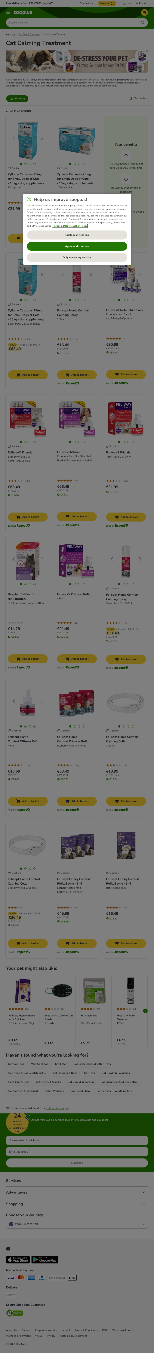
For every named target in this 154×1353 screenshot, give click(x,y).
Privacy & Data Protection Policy (70, 225)
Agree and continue (77, 246)
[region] (77, 229)
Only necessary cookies (77, 257)
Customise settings (77, 235)
